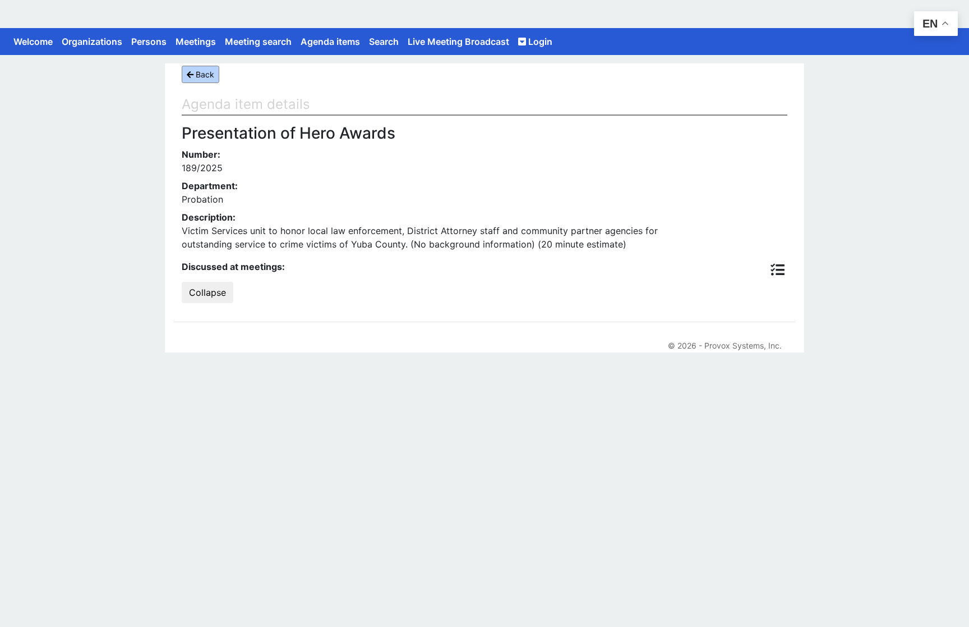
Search (384, 41)
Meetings (196, 41)
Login (539, 41)
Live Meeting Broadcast (458, 41)
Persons (149, 41)
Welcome (33, 41)
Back (203, 74)
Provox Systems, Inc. (743, 345)
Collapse (207, 292)
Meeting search (258, 41)
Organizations (92, 41)
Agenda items (330, 41)
